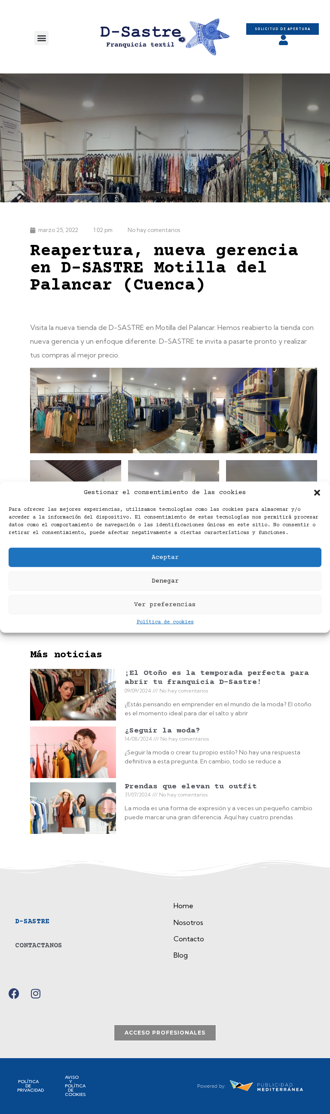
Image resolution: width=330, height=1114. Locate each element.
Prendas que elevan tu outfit (191, 786)
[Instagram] (35, 993)
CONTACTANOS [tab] (38, 945)
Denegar (165, 580)
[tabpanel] (245, 933)
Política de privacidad (30, 1086)
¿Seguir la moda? (162, 730)
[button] (317, 492)
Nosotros (188, 922)
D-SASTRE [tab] (32, 921)
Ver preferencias (165, 604)
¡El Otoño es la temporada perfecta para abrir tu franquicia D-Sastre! (217, 678)
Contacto (189, 938)
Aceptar (165, 557)
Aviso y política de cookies (75, 1085)
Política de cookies (165, 622)
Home (183, 905)
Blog (181, 955)
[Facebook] (14, 993)
